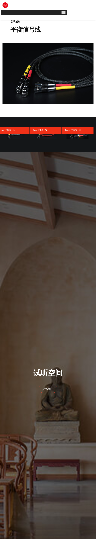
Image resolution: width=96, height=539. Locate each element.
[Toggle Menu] (64, 12)
